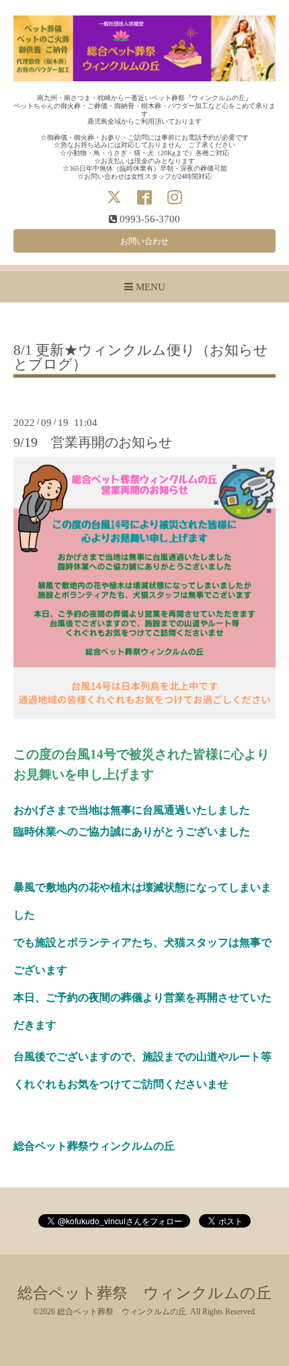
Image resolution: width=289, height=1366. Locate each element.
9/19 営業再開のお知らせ (92, 442)
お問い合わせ (144, 241)
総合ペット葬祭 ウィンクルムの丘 (144, 1293)
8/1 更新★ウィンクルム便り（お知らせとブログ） (140, 357)
